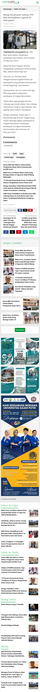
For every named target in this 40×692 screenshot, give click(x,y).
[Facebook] (20, 210)
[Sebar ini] (6, 232)
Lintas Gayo (8, 157)
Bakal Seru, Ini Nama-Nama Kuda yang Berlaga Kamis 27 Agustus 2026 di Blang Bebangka (18, 175)
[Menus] (37, 3)
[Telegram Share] (25, 232)
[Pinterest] (30, 210)
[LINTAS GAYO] (10, 2)
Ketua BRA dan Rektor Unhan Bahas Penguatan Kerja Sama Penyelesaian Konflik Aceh (17, 167)
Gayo (21, 154)
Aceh (15, 154)
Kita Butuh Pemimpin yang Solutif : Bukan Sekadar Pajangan (25, 289)
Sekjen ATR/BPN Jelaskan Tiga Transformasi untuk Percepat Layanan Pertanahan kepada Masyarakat (25, 273)
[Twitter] (25, 210)
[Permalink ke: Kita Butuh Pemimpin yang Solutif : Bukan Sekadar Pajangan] (8, 289)
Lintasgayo (20, 157)
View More (20, 330)
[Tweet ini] (12, 232)
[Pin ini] (18, 232)
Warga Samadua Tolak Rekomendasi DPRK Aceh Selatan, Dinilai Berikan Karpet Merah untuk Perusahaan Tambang (19, 188)
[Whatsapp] (31, 232)
